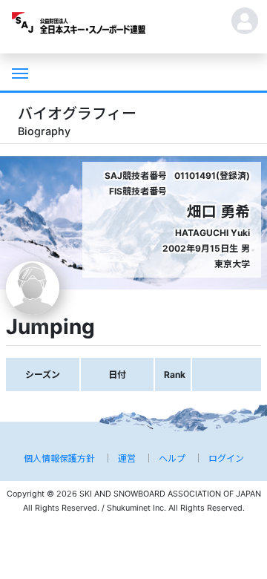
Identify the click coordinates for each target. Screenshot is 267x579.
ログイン (226, 458)
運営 (127, 458)
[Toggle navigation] (18, 72)
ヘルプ (172, 458)
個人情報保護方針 (59, 458)
